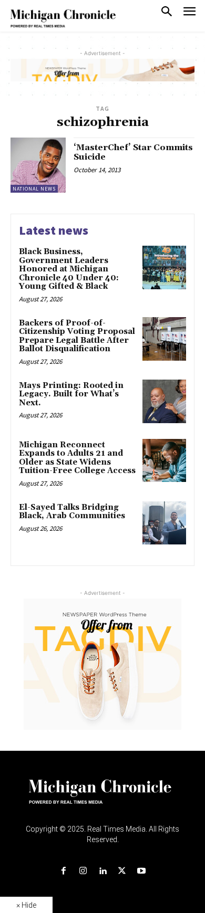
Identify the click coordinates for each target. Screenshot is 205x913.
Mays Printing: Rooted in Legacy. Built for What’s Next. (71, 394)
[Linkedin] (102, 871)
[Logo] (103, 798)
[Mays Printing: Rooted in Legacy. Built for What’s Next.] (164, 401)
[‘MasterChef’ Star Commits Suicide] (38, 165)
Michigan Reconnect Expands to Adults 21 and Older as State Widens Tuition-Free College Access (77, 458)
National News (34, 188)
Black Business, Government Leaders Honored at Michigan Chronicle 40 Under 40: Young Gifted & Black (69, 269)
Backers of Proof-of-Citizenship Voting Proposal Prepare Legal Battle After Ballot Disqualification (77, 336)
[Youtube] (142, 871)
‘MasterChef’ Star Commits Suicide (133, 152)
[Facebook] (63, 871)
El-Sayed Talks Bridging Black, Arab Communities (72, 511)
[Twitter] (122, 871)
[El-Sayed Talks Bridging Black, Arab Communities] (164, 523)
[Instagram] (83, 871)
